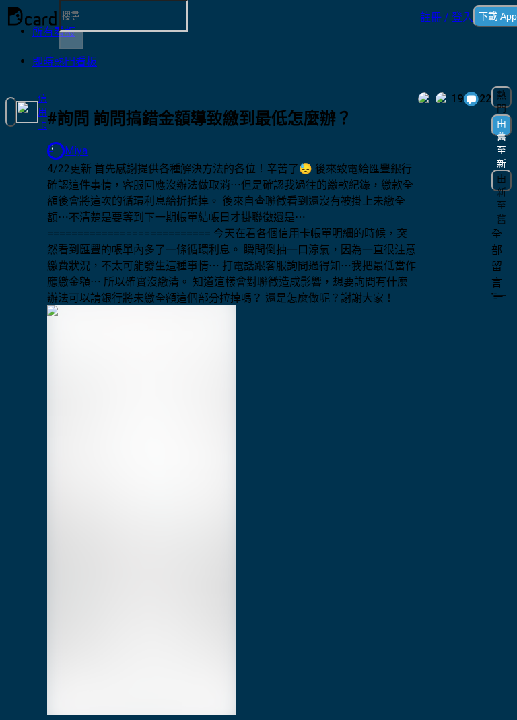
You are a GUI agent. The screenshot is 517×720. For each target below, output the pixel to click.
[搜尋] (71, 40)
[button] (446, 16)
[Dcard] (32, 16)
